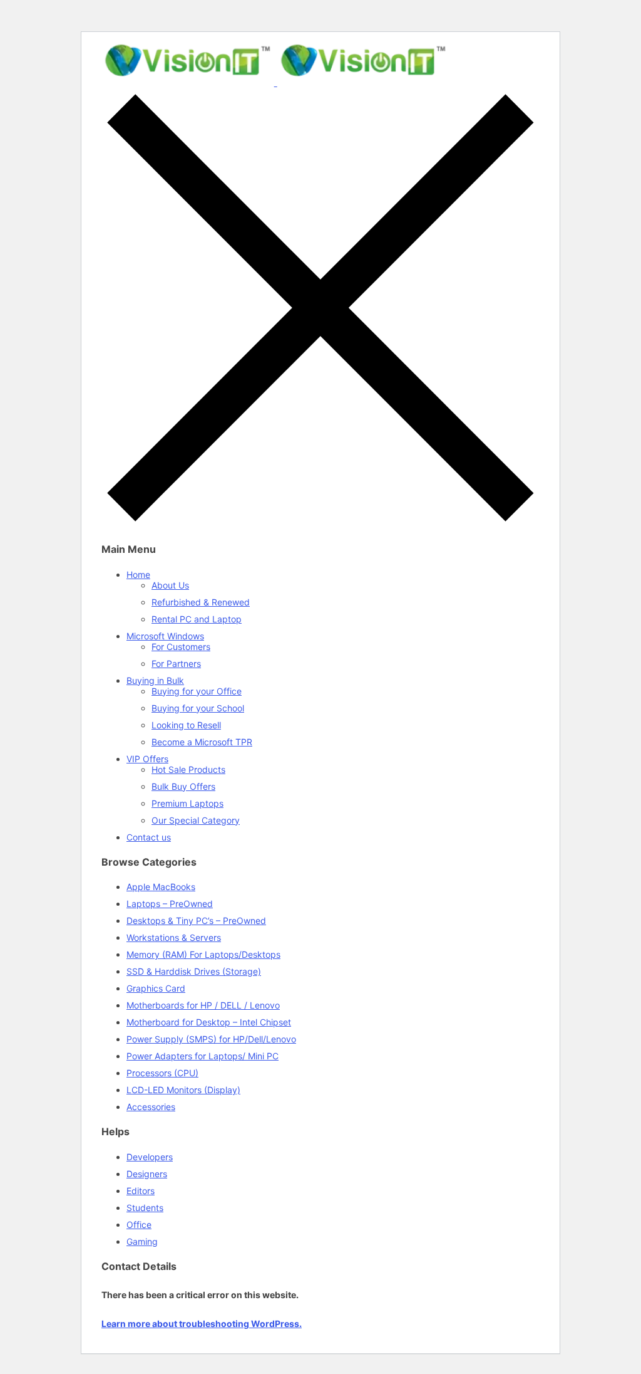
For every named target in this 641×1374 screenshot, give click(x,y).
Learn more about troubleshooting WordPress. (201, 1323)
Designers (146, 1173)
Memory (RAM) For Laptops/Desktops (203, 954)
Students (144, 1207)
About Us (170, 585)
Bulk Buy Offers (183, 786)
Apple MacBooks (160, 886)
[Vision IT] (275, 82)
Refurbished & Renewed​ (200, 602)
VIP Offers (147, 758)
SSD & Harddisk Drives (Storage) (193, 971)
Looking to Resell (186, 725)
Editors (140, 1190)
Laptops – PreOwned (169, 903)
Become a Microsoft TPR (201, 742)
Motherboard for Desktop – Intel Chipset (208, 1022)
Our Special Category (195, 820)
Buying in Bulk (155, 680)
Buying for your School (197, 708)
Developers (149, 1156)
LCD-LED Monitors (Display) (183, 1089)
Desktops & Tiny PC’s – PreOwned (196, 920)
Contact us (148, 837)
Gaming (142, 1241)
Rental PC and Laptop (196, 619)
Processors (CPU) (162, 1072)
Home (138, 574)
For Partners (176, 663)
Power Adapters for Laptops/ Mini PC (202, 1056)
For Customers (180, 646)
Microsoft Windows (165, 636)
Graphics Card (155, 988)
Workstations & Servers (173, 937)
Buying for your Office (196, 691)
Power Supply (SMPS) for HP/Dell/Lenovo (211, 1039)
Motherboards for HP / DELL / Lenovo (203, 1005)
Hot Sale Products (188, 769)
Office (138, 1224)
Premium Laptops (187, 803)
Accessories (150, 1106)
